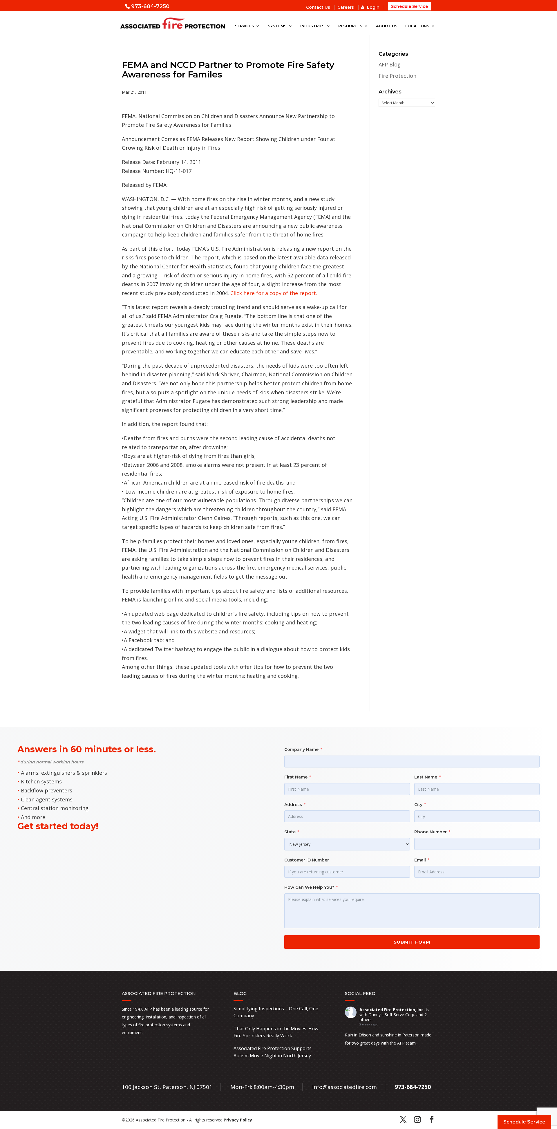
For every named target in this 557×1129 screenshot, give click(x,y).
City (418, 804)
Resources (350, 26)
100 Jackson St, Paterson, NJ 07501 (167, 1087)
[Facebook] (431, 1120)
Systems (277, 26)
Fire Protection (397, 75)
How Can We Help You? (309, 887)
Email (420, 860)
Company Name (301, 749)
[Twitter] (403, 1120)
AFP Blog (390, 64)
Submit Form (412, 942)
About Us (386, 26)
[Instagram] (417, 1120)
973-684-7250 (150, 6)
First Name (296, 777)
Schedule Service (409, 6)
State (290, 831)
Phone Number (430, 831)
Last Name (425, 777)
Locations (417, 26)
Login (373, 7)
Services (244, 26)
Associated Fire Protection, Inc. (392, 1009)
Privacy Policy (238, 1120)
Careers (345, 7)
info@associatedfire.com (344, 1087)
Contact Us (318, 7)
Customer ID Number (306, 860)
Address (293, 804)
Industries (312, 26)
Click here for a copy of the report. (273, 293)
